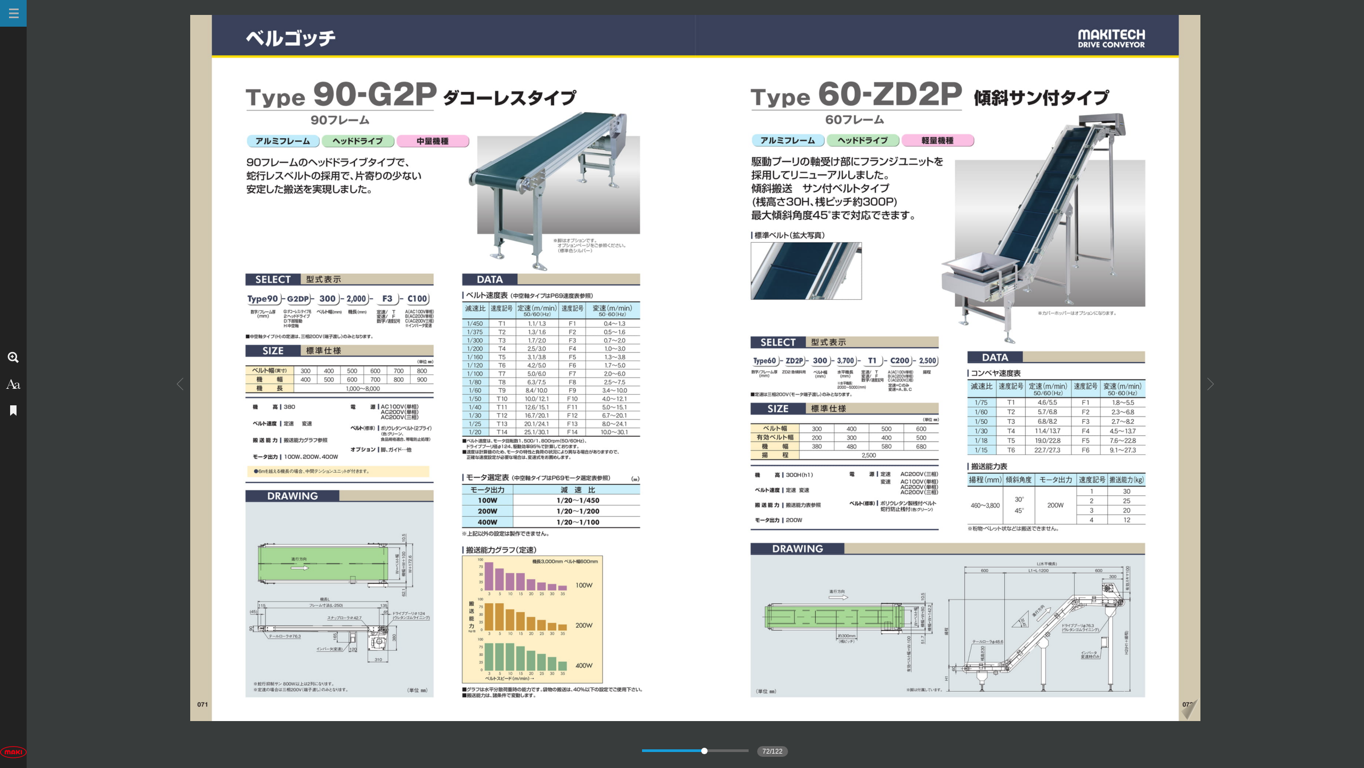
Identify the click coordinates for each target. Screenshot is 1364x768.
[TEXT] (13, 384)
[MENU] (13, 13)
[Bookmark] (13, 410)
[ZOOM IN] (13, 357)
